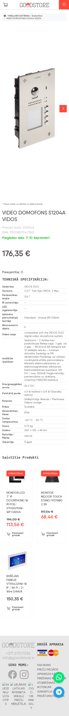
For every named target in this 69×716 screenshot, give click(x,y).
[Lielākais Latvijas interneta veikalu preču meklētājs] (18, 693)
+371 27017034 (18, 653)
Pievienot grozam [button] (18, 534)
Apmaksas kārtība (50, 674)
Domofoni (37, 16)
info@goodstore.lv (18, 658)
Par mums (44, 665)
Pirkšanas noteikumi (51, 678)
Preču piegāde (47, 669)
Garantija (44, 691)
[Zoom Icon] (34, 109)
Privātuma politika (50, 696)
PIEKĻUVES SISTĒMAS (19, 16)
